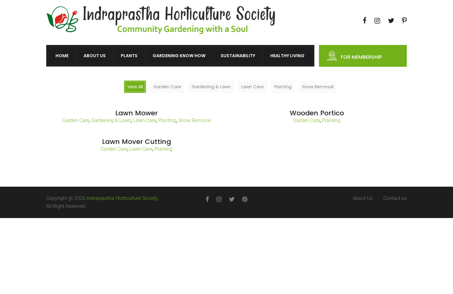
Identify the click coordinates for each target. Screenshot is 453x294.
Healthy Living (287, 56)
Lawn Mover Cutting (136, 141)
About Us (95, 56)
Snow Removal (194, 120)
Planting (167, 120)
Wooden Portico (317, 113)
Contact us (395, 198)
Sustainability (238, 56)
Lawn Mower (136, 113)
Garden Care (75, 120)
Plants (129, 56)
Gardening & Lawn (111, 120)
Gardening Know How (179, 56)
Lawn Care (144, 120)
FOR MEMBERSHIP (361, 57)
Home (61, 56)
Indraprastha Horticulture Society (122, 198)
